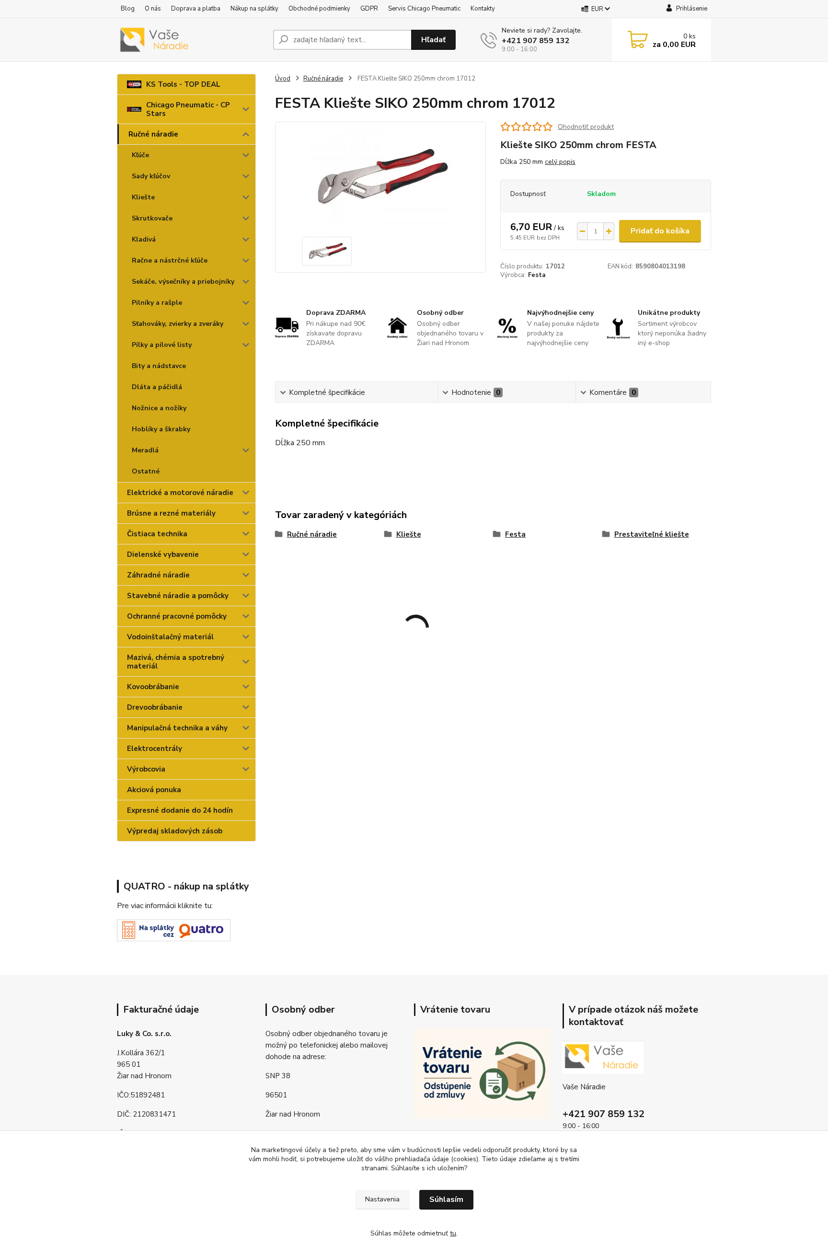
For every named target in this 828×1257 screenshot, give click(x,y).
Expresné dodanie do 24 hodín (180, 810)
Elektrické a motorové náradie (180, 492)
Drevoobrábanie (155, 707)
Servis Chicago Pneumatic (424, 8)
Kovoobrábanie (153, 687)
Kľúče (140, 155)
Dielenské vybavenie (163, 554)
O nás (153, 8)
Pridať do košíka (660, 231)
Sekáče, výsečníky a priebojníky (183, 281)
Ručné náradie (153, 134)
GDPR (369, 8)
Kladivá (144, 239)
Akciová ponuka (154, 790)
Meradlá (145, 450)
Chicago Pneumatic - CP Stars (188, 109)
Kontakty (483, 8)
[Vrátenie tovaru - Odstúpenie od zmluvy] (482, 1073)
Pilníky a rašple (157, 302)
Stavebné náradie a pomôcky (178, 595)
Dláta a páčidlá (157, 387)
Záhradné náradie (158, 575)
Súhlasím (446, 1199)
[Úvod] (191, 39)
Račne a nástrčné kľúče (169, 260)
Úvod (282, 78)
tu (453, 1233)
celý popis (560, 161)
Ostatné (146, 471)
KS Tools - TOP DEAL (183, 84)
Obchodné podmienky (319, 8)
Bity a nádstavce (159, 365)
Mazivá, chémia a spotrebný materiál (175, 662)
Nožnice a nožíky (159, 408)
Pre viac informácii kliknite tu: (165, 905)
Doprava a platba (195, 8)
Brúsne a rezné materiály (171, 513)
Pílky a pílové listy (162, 344)
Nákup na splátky (254, 8)
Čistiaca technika (157, 534)
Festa (536, 275)
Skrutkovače (152, 218)
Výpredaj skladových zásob (174, 831)
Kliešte (143, 197)
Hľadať (433, 40)
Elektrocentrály (154, 748)
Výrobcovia (146, 769)
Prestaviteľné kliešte (651, 534)
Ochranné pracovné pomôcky (177, 616)
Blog (128, 8)
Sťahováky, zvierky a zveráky (177, 323)
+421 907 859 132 (536, 40)
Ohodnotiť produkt (586, 126)
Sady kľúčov (151, 176)
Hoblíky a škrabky (161, 429)
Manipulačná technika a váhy (177, 728)
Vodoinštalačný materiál (170, 637)
